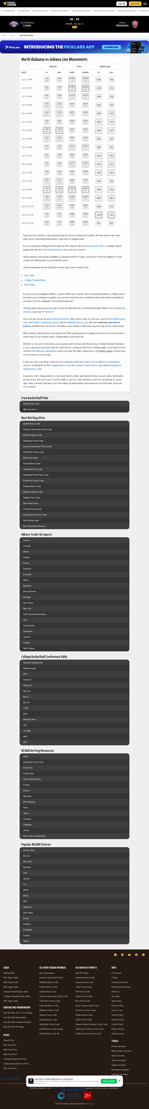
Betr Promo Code (30, 503)
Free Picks (27, 768)
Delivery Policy (117, 1020)
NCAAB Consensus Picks (104, 11)
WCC (25, 742)
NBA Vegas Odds (10, 982)
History (26, 830)
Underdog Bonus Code (48, 1006)
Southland (27, 930)
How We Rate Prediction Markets (17, 1022)
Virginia (26, 643)
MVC (25, 901)
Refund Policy (117, 1015)
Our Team (115, 996)
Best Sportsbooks (47, 973)
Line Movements (26, 35)
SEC (25, 725)
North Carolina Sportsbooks (34, 614)
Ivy (24, 884)
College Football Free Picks (15, 1059)
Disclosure (90, 1104)
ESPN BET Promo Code (33, 452)
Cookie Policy (117, 1024)
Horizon (26, 879)
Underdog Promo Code (32, 469)
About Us (115, 992)
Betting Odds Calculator (121, 1051)
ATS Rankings (29, 802)
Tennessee (27, 631)
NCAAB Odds (23, 11)
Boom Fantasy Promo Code (87, 1006)
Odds (4, 35)
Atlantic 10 (27, 685)
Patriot (26, 918)
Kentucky (27, 569)
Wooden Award (29, 668)
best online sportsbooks (58, 319)
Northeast (27, 907)
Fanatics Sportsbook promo (45, 322)
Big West (27, 867)
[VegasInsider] (3, 957)
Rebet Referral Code (84, 1015)
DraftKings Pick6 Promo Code (36, 475)
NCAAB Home (9, 11)
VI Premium (116, 973)
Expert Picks (8, 1040)
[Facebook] (116, 954)
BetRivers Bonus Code (32, 492)
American (27, 680)
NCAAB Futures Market (81, 11)
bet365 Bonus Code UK (49, 1034)
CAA (25, 873)
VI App (114, 978)
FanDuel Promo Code (32, 509)
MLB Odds (29, 285)
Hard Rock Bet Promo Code (35, 515)
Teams (26, 813)
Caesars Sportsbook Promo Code (37, 446)
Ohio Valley (28, 913)
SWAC (26, 941)
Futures (26, 785)
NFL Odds (29, 275)
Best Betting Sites (31, 520)
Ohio (25, 620)
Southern (27, 924)
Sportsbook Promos (119, 982)
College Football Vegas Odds (15, 992)
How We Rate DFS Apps (13, 1027)
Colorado (27, 546)
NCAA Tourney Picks (32, 779)
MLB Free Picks (10, 1054)
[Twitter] (123, 954)
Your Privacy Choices (11, 1079)
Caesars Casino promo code (88, 365)
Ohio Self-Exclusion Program (74, 1090)
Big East (27, 691)
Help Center (116, 1001)
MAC (25, 714)
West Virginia (28, 648)
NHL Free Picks (10, 1068)
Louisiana (27, 574)
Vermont (26, 637)
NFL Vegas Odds (10, 978)
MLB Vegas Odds (10, 987)
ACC (25, 674)
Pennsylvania (29, 626)
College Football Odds (34, 280)
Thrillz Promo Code (84, 987)
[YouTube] (130, 954)
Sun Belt (27, 731)
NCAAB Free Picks (31, 404)
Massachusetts (29, 591)
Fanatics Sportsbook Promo (51, 978)
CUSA (26, 708)
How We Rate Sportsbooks (14, 1017)
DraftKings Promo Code (33, 441)
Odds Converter (118, 1056)
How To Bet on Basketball (34, 836)
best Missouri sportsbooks (44, 351)
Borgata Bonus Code (32, 486)
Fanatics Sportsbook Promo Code (37, 429)
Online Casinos (117, 1034)
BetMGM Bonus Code (32, 435)
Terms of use (117, 1010)
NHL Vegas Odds (10, 1001)
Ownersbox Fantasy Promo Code (89, 1029)
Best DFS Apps (82, 973)
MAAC (26, 890)
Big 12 (26, 697)
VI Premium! (48, 312)
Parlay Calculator (118, 1046)
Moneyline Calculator (120, 1070)
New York (27, 608)
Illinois (26, 552)
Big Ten (26, 702)
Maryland (27, 586)
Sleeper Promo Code (48, 1015)
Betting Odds (9, 973)
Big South (27, 861)
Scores (26, 790)
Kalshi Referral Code (32, 463)
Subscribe (135, 4)
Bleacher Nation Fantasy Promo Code (91, 1024)
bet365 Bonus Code (31, 424)
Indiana (26, 557)
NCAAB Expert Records (127, 11)
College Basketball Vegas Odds (16, 996)
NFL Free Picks (10, 1045)
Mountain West (29, 719)
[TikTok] (137, 954)
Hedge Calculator (118, 1065)
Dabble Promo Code (31, 498)
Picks (12, 35)
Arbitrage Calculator (119, 1074)
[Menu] (145, 3)
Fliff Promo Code (30, 458)
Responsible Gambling (120, 987)
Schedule (27, 819)
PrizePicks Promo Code (33, 481)
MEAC (26, 896)
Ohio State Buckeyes (52, 249)
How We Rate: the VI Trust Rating (17, 1013)
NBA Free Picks (30, 409)
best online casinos (89, 362)
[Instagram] (144, 954)
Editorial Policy (117, 1029)
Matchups (27, 796)
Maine (25, 580)
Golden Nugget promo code (57, 365)
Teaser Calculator (118, 1060)
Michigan (27, 597)
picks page (32, 312)
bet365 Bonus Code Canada (51, 1029)
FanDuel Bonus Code (48, 987)
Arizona (26, 540)
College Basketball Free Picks (16, 1064)
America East (29, 850)
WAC (25, 736)
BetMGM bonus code (78, 322)
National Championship (33, 663)
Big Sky (26, 856)
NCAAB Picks (40, 11)
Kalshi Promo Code (84, 1020)
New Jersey (28, 603)
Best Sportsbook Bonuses (34, 526)
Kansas (26, 563)
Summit (26, 935)
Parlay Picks (28, 773)
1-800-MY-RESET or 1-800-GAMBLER (67, 1088)
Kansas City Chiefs (95, 246)
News (25, 808)
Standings (27, 825)
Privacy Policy (117, 1006)
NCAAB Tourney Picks (60, 11)
